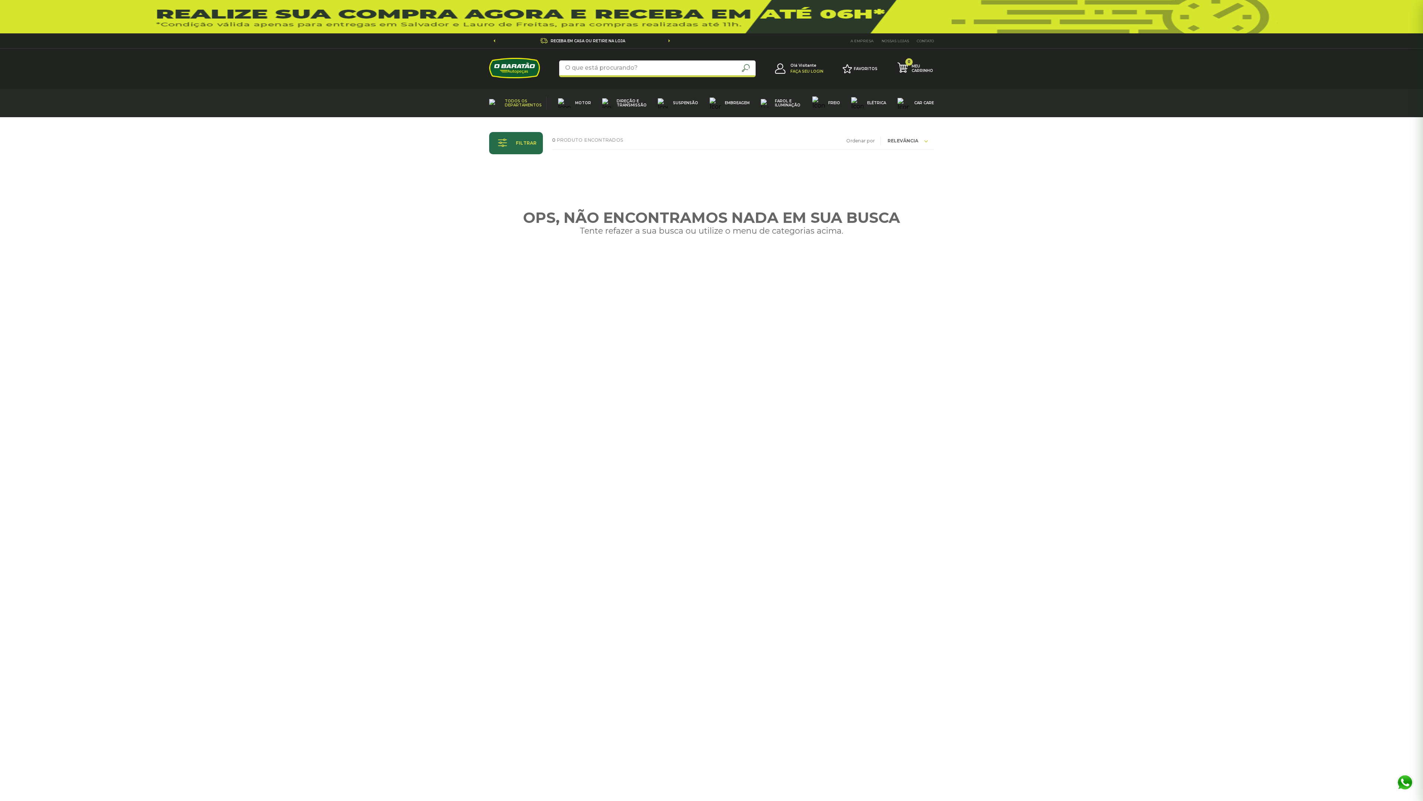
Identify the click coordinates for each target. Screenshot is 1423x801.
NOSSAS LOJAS (895, 41)
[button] (516, 143)
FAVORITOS (866, 68)
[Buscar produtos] (746, 67)
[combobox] (657, 68)
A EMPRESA (861, 41)
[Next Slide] (669, 41)
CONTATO (925, 41)
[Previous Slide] (494, 41)
